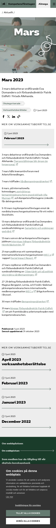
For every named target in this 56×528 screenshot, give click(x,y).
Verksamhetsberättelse (15, 110)
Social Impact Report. (22, 258)
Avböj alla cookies (28, 521)
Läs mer (9, 497)
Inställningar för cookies (28, 505)
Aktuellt (8, 12)
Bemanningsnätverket (34, 301)
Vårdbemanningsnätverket (34, 181)
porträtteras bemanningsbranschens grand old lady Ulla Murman (24, 194)
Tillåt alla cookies (28, 513)
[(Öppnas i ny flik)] (3, 116)
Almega (43, 4)
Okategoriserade (11, 103)
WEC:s (47, 255)
